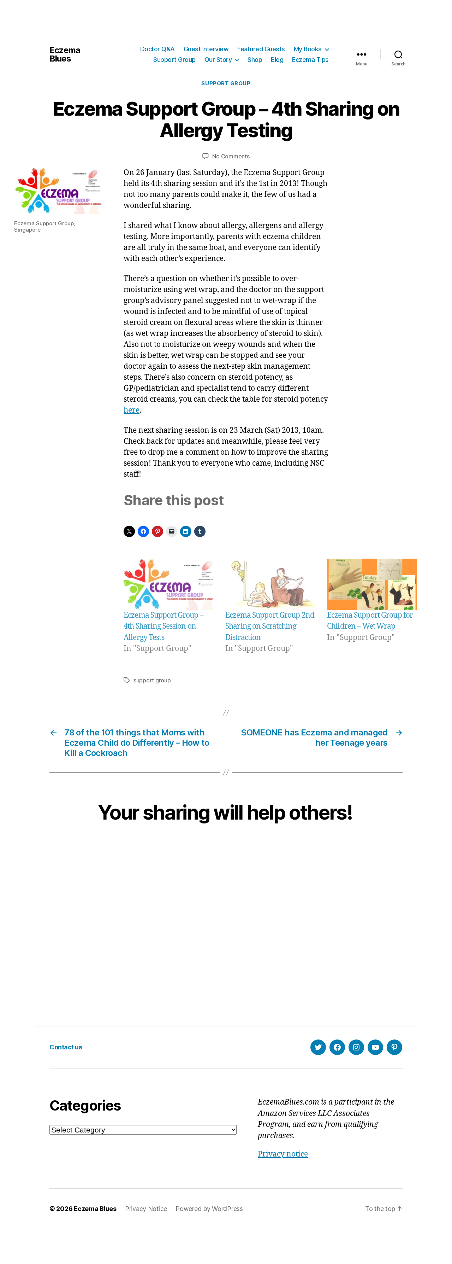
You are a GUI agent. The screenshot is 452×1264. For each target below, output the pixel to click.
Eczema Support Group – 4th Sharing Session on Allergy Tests (163, 626)
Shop (255, 59)
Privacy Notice (146, 1208)
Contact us (65, 1047)
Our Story (218, 59)
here (131, 410)
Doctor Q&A (157, 49)
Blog (277, 59)
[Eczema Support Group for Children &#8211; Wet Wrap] (372, 584)
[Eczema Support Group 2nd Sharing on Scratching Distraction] (270, 584)
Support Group (174, 59)
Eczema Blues (64, 54)
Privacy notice (283, 1154)
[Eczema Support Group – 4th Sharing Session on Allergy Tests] (168, 584)
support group (152, 680)
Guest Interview (206, 49)
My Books (308, 49)
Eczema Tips (310, 59)
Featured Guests (261, 49)
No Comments (230, 156)
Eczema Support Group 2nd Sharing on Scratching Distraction (269, 626)
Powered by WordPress (209, 1208)
